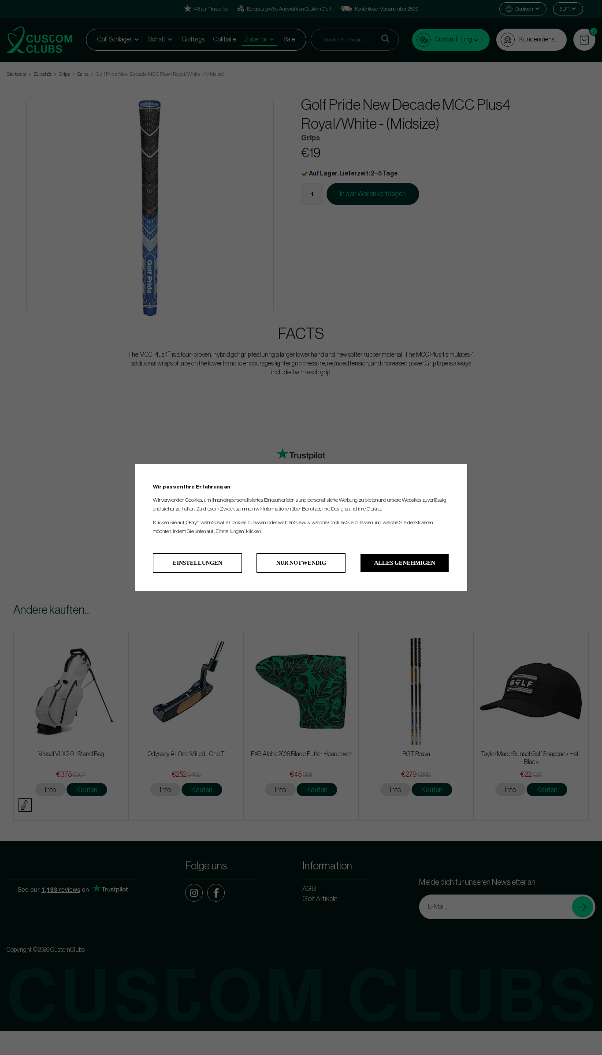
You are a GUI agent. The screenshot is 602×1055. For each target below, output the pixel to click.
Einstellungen (197, 562)
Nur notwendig (301, 562)
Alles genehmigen (404, 562)
